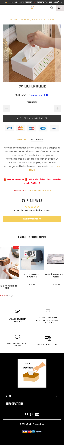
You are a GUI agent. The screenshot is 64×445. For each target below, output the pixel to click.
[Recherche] (53, 7)
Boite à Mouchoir (35, 424)
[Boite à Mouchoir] (32, 8)
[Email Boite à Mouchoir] (37, 415)
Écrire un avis (32, 218)
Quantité (32, 102)
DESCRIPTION (37, 139)
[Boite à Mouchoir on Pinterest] (26, 415)
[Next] (58, 53)
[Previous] (6, 53)
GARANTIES (21, 139)
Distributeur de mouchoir (38, 190)
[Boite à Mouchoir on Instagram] (32, 415)
